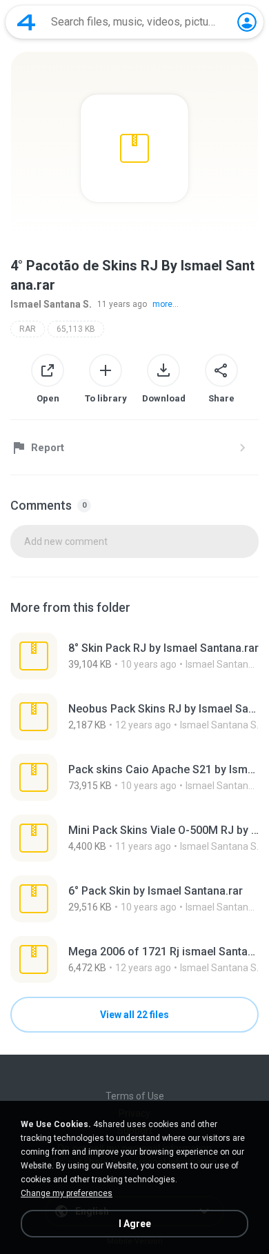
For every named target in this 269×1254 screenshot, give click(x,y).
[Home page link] (26, 22)
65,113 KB (76, 329)
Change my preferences (66, 1193)
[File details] (134, 656)
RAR (27, 329)
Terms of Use (135, 1096)
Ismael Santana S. (51, 304)
